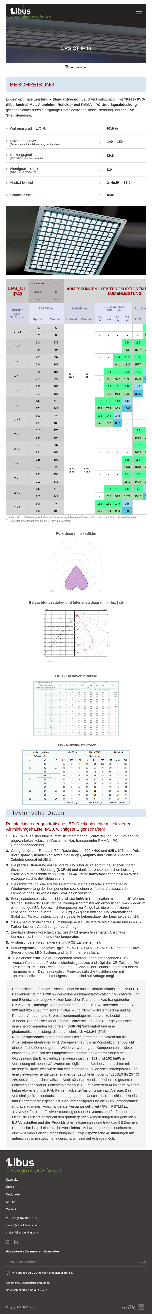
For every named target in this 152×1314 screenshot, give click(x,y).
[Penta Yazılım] (141, 1307)
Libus (32, 1307)
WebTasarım (129, 1307)
